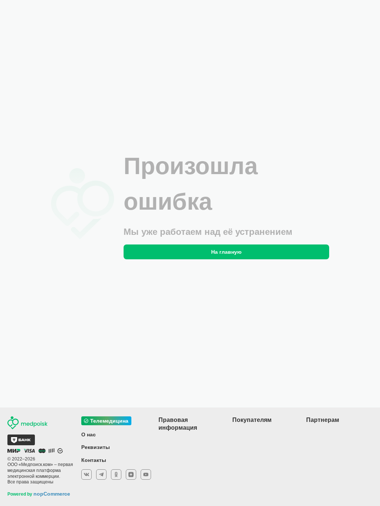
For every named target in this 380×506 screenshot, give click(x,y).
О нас (88, 434)
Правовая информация (177, 424)
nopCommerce (51, 494)
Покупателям (252, 420)
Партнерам (322, 420)
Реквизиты (95, 447)
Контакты (93, 460)
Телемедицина (109, 421)
